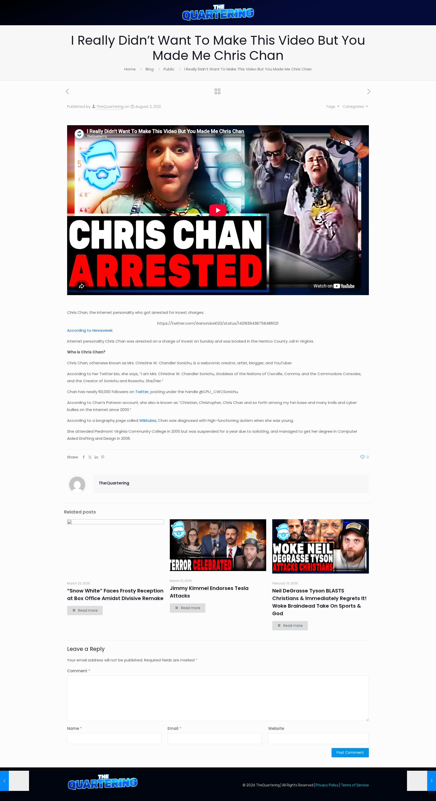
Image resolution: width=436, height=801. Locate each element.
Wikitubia (147, 420)
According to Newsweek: (90, 330)
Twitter (142, 391)
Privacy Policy (327, 785)
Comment (78, 671)
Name (74, 728)
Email (174, 728)
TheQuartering (110, 106)
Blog (150, 69)
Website (276, 728)
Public (169, 69)
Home (130, 69)
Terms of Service (355, 785)
